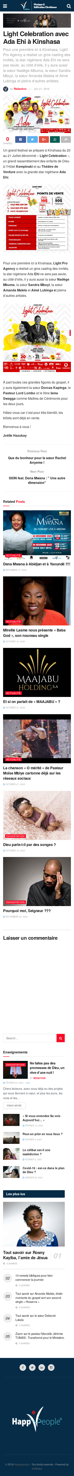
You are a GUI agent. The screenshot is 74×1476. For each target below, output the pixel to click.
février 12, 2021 (33, 1125)
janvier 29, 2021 (33, 1177)
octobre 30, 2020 (15, 641)
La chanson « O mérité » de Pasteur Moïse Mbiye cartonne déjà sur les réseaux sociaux (33, 773)
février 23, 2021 (14, 1082)
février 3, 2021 (33, 1159)
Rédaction (20, 89)
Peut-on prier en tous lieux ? (43, 1134)
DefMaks (37, 1468)
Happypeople (21, 1464)
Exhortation (15, 836)
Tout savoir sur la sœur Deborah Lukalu (35, 1317)
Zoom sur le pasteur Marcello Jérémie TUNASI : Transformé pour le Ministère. (40, 1336)
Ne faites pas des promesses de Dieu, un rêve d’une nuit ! (47, 1068)
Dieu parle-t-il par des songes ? (29, 844)
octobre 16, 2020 (15, 850)
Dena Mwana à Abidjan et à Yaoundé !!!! (36, 564)
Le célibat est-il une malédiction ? (36, 1152)
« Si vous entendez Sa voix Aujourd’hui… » (41, 1118)
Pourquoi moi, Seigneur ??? (27, 910)
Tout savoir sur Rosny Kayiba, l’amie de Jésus (25, 1254)
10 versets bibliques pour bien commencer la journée (34, 1277)
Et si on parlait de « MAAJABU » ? (31, 701)
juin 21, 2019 (41, 89)
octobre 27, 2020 (15, 707)
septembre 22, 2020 (16, 916)
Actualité (13, 555)
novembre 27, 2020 (16, 569)
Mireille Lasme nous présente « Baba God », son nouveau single (34, 632)
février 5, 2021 (33, 1139)
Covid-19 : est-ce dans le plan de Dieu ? (44, 1170)
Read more (14, 1105)
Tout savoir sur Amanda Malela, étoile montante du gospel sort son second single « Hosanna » (38, 1297)
